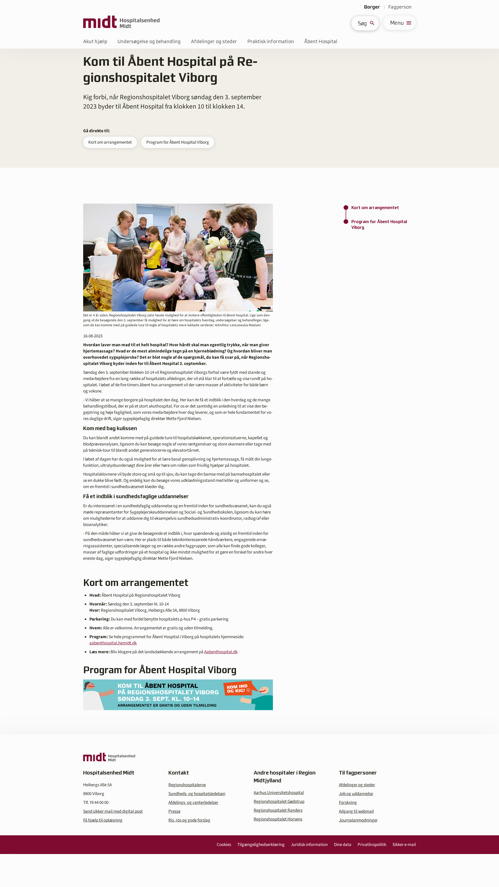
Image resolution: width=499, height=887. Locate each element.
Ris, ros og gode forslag (189, 820)
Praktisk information (270, 41)
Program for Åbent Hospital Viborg (177, 142)
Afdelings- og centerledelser (193, 802)
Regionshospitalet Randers (278, 810)
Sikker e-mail (404, 845)
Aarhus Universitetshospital (279, 793)
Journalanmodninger (358, 820)
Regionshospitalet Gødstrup (279, 801)
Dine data (342, 845)
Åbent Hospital (320, 41)
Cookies (224, 845)
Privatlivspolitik (372, 845)
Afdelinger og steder (214, 41)
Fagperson (400, 7)
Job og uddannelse (356, 794)
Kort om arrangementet (110, 142)
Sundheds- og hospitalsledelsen (196, 794)
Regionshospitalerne (187, 785)
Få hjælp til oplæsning (102, 820)
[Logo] (121, 23)
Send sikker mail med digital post (113, 811)
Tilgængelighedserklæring (261, 845)
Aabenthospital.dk (221, 652)
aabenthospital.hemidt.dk (113, 643)
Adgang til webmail (356, 811)
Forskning (348, 802)
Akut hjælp (95, 41)
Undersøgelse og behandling (149, 41)
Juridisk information (309, 845)
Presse (174, 811)
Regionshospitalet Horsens (278, 819)
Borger (372, 7)
